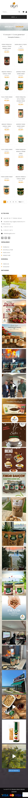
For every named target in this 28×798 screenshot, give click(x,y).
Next (20, 202)
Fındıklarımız (6, 247)
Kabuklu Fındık (6, 255)
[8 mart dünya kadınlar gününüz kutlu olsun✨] (14, 633)
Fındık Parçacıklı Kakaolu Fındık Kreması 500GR (7, 46)
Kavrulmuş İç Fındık (8, 249)
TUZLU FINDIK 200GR (6, 149)
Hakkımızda (6, 264)
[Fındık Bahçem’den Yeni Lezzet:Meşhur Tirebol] (14, 509)
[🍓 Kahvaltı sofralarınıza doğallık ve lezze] (14, 311)
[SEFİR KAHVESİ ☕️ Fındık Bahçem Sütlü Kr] (14, 435)
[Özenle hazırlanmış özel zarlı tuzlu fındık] (14, 534)
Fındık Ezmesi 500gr (6, 176)
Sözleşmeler (6, 266)
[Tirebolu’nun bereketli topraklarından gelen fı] (14, 336)
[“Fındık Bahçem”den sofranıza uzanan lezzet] (14, 583)
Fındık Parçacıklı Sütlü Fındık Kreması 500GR (21, 99)
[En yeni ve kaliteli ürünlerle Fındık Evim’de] (14, 484)
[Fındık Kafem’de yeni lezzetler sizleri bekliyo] (14, 559)
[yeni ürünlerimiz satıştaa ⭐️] (14, 682)
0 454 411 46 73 (8, 230)
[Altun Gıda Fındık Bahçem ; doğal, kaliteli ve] (14, 386)
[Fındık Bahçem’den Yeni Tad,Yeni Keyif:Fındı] (14, 410)
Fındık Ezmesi (6, 252)
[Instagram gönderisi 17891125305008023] (14, 608)
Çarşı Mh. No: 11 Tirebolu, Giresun (13, 218)
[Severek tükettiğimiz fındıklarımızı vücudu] (14, 657)
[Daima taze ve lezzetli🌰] (14, 707)
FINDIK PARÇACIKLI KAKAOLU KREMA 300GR (21, 151)
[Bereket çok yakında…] (14, 287)
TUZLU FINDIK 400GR (6, 97)
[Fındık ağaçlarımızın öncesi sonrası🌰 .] (14, 756)
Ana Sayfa (9, 27)
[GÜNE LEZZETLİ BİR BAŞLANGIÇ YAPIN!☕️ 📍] (14, 460)
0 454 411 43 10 (8, 226)
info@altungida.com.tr (9, 233)
